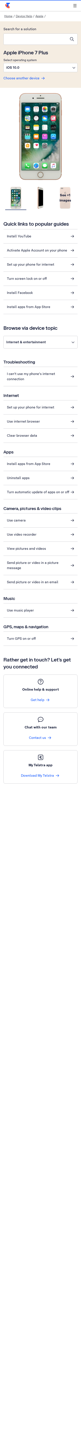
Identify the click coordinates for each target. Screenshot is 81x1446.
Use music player (20, 610)
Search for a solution (19, 29)
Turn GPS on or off (21, 638)
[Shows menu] (75, 5)
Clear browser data (22, 435)
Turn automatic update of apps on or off (38, 492)
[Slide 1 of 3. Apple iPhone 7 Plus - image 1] (15, 198)
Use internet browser (23, 421)
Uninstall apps (18, 478)
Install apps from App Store (28, 307)
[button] (40, 67)
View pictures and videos (26, 548)
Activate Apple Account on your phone (37, 250)
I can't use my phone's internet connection (31, 376)
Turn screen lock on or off (27, 278)
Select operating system (20, 60)
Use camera (16, 520)
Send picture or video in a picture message (33, 565)
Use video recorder (22, 534)
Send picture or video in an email (32, 582)
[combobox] (35, 39)
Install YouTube (19, 236)
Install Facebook (20, 292)
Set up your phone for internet (30, 264)
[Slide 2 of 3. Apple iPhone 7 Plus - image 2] (40, 198)
